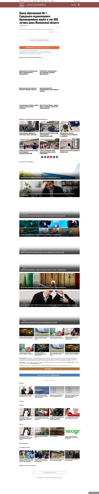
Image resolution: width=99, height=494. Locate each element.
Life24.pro (21, 407)
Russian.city (21, 1)
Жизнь (21, 405)
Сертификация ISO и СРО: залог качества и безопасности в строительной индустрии (34, 51)
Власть (21, 383)
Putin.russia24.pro (22, 385)
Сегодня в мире (24, 447)
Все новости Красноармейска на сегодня (39, 40)
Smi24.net (57, 360)
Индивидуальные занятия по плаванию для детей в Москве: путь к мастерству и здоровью (35, 52)
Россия (21, 401)
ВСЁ (43, 477)
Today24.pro (21, 449)
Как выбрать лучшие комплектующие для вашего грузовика (30, 53)
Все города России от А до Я (49, 472)
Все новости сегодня (26, 162)
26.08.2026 (73, 5)
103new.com (74, 360)
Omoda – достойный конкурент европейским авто (28, 50)
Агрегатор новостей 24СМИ (49, 380)
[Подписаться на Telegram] (74, 1)
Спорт (48, 1)
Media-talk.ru (21, 27)
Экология (52, 1)
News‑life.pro (35, 1)
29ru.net (20, 342)
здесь (70, 365)
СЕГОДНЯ (60, 477)
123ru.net (78, 1)
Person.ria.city (42, 1)
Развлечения (23, 443)
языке (59, 365)
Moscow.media (28, 1)
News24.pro (21, 426)
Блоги (21, 424)
